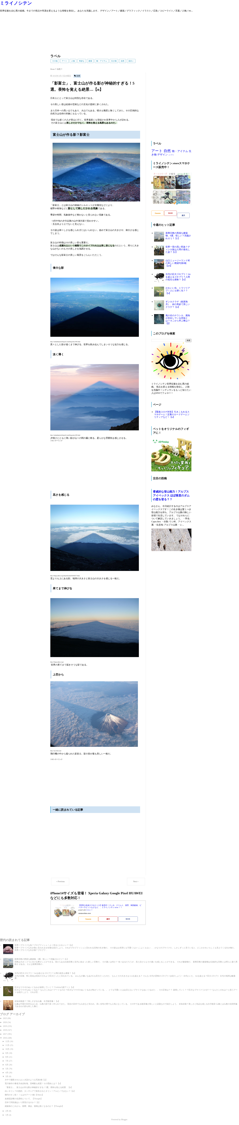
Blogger (124, 1120)
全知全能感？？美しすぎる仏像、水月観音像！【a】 (37, 1001)
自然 (122, 61)
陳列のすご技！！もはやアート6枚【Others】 (24, 1095)
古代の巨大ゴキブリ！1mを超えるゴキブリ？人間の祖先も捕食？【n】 (178, 277)
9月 (7, 1053)
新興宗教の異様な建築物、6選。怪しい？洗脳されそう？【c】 (178, 235)
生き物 (114, 61)
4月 (7, 1073)
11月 (7, 1045)
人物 (73, 61)
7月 (7, 1061)
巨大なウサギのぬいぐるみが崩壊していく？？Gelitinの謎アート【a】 (45, 987)
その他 (55, 61)
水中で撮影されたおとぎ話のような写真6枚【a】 (26, 1080)
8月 (7, 1057)
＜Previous (60, 881)
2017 (5, 1034)
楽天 (108, 919)
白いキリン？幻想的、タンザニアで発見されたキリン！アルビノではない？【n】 (40, 1091)
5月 (7, 1069)
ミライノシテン (16, 3)
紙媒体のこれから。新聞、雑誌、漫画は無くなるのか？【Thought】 (34, 1106)
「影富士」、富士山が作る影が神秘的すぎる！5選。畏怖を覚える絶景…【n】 (39, 1087)
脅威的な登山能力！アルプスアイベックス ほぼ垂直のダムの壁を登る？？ (171, 495)
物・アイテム (101, 61)
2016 (5, 1038)
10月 (7, 1049)
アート (64, 61)
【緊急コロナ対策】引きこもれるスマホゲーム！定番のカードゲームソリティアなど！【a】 (171, 414)
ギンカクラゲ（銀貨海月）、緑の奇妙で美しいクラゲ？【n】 (178, 304)
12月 (7, 1041)
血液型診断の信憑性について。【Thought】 (23, 1099)
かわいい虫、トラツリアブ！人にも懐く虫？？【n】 (178, 290)
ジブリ (171, 155)
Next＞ (136, 881)
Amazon (88, 919)
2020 (5, 1022)
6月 (7, 1065)
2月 (7, 1111)
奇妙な (81, 61)
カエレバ (89, 910)
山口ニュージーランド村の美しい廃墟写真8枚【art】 (178, 263)
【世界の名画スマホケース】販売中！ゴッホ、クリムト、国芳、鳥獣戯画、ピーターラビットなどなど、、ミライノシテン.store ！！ (109, 906)
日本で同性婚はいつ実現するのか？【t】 (22, 1102)
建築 (90, 61)
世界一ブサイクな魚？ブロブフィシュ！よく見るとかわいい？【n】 (44, 945)
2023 (5, 1018)
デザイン (162, 154)
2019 (5, 1026)
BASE (128, 919)
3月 (7, 1076)
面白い (131, 61)
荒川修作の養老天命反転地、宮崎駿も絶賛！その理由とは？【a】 (33, 1083)
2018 (5, 1030)
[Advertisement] (83, 31)
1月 (7, 1115)
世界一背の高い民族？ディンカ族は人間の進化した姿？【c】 (178, 249)
